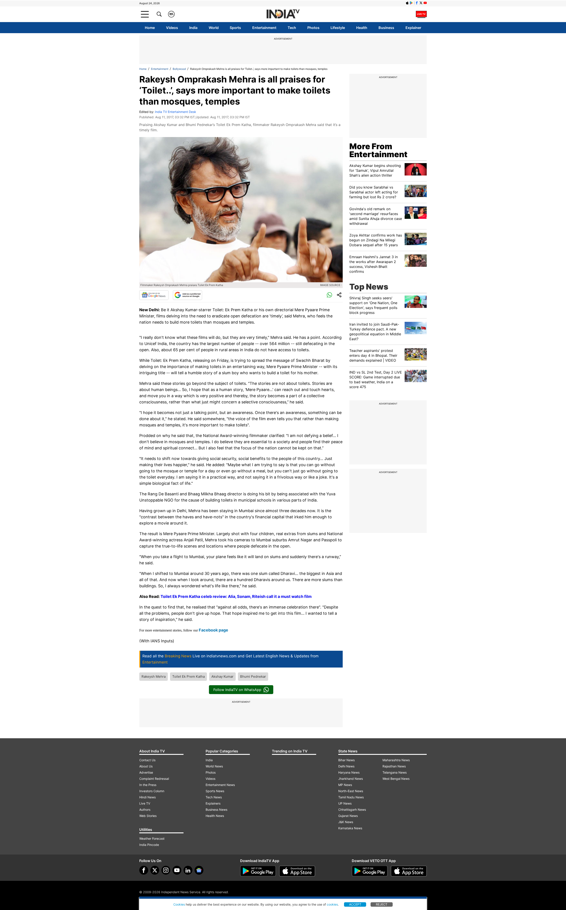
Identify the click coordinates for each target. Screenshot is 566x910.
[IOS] (407, 2)
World (214, 27)
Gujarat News (348, 816)
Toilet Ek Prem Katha (188, 676)
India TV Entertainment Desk (175, 112)
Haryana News (348, 772)
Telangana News (394, 772)
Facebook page (213, 630)
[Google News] (153, 295)
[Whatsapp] (329, 295)
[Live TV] (421, 14)
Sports (235, 27)
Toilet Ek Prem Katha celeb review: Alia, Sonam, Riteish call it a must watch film (236, 596)
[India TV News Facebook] (416, 2)
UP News (345, 803)
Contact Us (147, 760)
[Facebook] (143, 870)
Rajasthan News (394, 766)
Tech (292, 27)
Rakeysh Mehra (154, 676)
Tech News (214, 797)
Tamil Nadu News (351, 797)
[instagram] (165, 870)
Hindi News (147, 797)
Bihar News (346, 760)
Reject (381, 904)
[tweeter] (154, 870)
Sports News (215, 791)
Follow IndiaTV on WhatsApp (237, 689)
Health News (215, 816)
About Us (146, 766)
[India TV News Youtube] (425, 2)
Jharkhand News (350, 778)
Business (386, 27)
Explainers (213, 803)
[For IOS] (409, 871)
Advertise (146, 772)
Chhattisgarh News (352, 809)
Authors (144, 809)
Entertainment (264, 27)
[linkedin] (188, 870)
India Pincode (149, 845)
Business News (216, 809)
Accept (355, 904)
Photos (313, 27)
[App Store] (297, 871)
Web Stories (148, 816)
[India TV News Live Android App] (258, 871)
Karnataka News (350, 828)
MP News (345, 785)
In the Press (147, 785)
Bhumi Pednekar (253, 676)
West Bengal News (395, 778)
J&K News (345, 822)
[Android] (411, 2)
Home (150, 27)
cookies (332, 904)
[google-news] (199, 870)
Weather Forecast (151, 838)
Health (361, 27)
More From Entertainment (378, 150)
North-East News (350, 791)
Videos (172, 27)
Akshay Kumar (222, 676)
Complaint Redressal (154, 778)
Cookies (179, 904)
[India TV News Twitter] (421, 2)
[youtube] (176, 870)
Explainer (413, 27)
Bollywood (179, 69)
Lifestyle (338, 27)
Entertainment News (220, 785)
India (193, 27)
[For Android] (370, 871)
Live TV (144, 803)
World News (214, 766)
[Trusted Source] (187, 295)
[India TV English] (283, 14)
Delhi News (346, 766)
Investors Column (151, 791)
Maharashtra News (396, 760)
